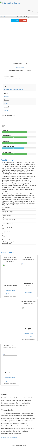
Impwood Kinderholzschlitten (28, 258)
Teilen (24, 20)
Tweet (16, 20)
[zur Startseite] (10, 2)
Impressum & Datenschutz (9, 437)
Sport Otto (9, 17)
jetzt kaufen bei (20, 67)
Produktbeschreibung (10, 290)
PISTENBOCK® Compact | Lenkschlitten (28, 302)
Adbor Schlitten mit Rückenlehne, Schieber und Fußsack (9, 259)
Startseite (3, 17)
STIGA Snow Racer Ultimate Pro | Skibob (9, 347)
